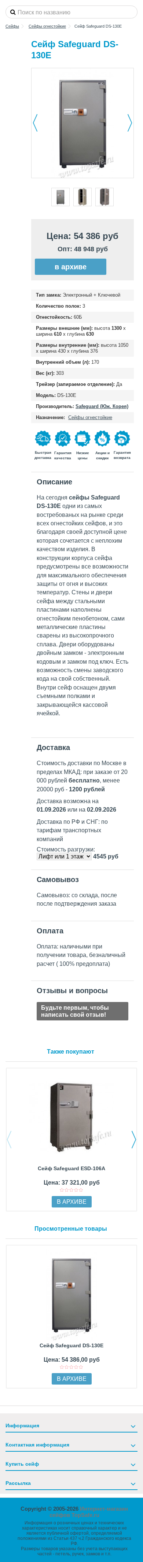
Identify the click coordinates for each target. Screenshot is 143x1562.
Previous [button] (9, 1140)
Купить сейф (22, 1463)
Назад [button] (35, 123)
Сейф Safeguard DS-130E (71, 1345)
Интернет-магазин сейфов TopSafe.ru (89, 1512)
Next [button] (133, 1140)
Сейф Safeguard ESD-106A (71, 1168)
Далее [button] (129, 123)
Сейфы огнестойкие (90, 417)
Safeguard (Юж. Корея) (102, 406)
